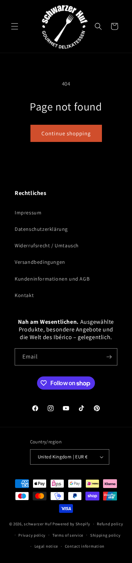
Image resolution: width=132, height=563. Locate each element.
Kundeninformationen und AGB (52, 278)
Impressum (28, 212)
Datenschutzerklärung (41, 229)
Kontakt (24, 295)
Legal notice (46, 546)
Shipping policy (105, 535)
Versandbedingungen (40, 262)
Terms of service (67, 535)
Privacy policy (31, 535)
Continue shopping (66, 133)
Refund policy (110, 523)
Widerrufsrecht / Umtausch (47, 245)
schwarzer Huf (37, 523)
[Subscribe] (109, 356)
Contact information (84, 546)
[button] (15, 26)
